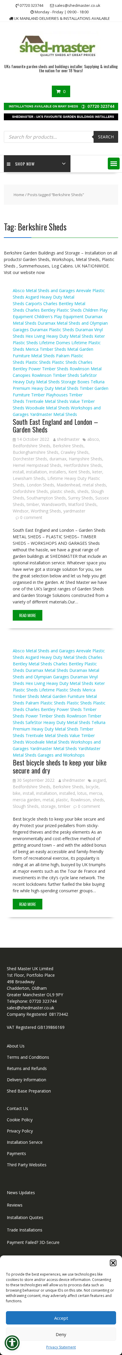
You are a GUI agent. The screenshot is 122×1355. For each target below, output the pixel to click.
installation (36, 472)
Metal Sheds (43, 355)
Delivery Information (26, 1079)
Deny (61, 1334)
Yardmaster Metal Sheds (53, 414)
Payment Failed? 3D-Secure (33, 1242)
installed (67, 793)
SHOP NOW (25, 164)
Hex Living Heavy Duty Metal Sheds (59, 336)
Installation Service (25, 1142)
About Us (16, 1046)
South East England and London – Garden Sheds (55, 425)
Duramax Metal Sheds (46, 670)
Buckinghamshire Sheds (35, 452)
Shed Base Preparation (29, 1091)
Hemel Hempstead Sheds (37, 465)
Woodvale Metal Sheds (47, 408)
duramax (57, 459)
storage (48, 806)
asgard (99, 780)
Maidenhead (68, 485)
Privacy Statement (61, 1347)
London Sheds (40, 485)
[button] (113, 1263)
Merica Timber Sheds (45, 349)
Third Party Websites (26, 1164)
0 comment (31, 517)
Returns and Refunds (27, 1068)
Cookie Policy (20, 1119)
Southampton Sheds (46, 498)
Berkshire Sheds (68, 446)
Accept (61, 1318)
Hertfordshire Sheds (83, 465)
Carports (33, 303)
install (18, 472)
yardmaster (74, 511)
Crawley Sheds (75, 452)
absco (93, 439)
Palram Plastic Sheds (45, 703)
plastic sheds (62, 491)
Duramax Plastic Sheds (52, 329)
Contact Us (17, 1108)
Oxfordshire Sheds (30, 491)
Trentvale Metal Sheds (46, 401)
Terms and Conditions (28, 1057)
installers (57, 472)
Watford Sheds (82, 504)
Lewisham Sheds (29, 478)
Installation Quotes (25, 1217)
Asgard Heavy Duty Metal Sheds (56, 657)
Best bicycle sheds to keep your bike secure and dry (60, 766)
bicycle (92, 786)
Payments (16, 1153)
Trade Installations (24, 1230)
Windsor (20, 511)
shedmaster (68, 439)
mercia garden (26, 800)
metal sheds (94, 485)
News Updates (21, 1192)
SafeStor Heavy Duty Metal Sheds (57, 722)
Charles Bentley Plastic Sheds (53, 310)
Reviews (15, 1205)
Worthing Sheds (46, 511)
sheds (83, 491)
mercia (95, 793)
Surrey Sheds (80, 498)
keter (97, 472)
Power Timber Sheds (48, 368)
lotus (82, 793)
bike (16, 793)
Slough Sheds (25, 806)
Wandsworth (53, 504)
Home (19, 194)
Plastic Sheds (38, 362)
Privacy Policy (20, 1131)
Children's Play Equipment (59, 316)
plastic (62, 800)
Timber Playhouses (49, 395)
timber (33, 504)
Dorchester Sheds (30, 459)
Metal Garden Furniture (62, 696)
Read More (27, 615)
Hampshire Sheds (85, 459)
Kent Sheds (79, 472)
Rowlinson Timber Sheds (55, 375)
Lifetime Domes (54, 342)
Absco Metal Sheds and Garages (44, 290)
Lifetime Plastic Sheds (60, 690)
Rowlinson (80, 800)
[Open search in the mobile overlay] (61, 137)
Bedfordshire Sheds (31, 446)
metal (48, 800)
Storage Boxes (75, 382)
